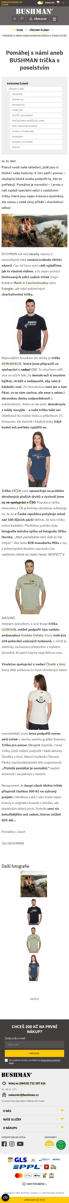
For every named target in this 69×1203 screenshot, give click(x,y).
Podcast (16, 147)
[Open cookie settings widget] (5, 1197)
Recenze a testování (22, 142)
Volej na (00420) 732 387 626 (27, 1083)
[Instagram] (11, 1144)
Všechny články (16, 89)
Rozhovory (17, 136)
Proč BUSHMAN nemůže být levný (28, 120)
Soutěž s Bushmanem (22, 115)
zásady (34, 254)
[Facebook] (4, 1144)
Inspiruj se (17, 99)
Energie (7, 288)
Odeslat (34, 1053)
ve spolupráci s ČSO (21, 502)
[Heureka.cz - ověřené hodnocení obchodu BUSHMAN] (49, 1145)
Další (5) (34, 999)
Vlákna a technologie (23, 131)
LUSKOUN (9, 629)
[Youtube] (20, 1144)
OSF (29, 369)
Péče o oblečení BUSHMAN (24, 126)
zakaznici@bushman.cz (23, 1095)
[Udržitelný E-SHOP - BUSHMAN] (61, 1145)
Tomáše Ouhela (32, 635)
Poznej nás (17, 110)
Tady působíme (35, 1184)
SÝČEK (17, 491)
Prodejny (48, 2)
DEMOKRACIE (12, 363)
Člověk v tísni (55, 664)
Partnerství (18, 105)
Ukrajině (34, 745)
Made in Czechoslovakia (31, 283)
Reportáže (17, 94)
